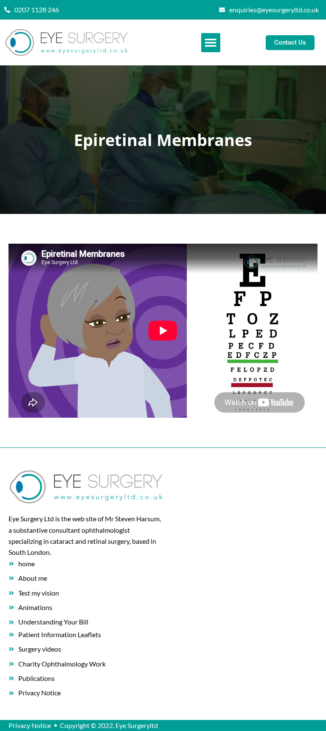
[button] (210, 42)
